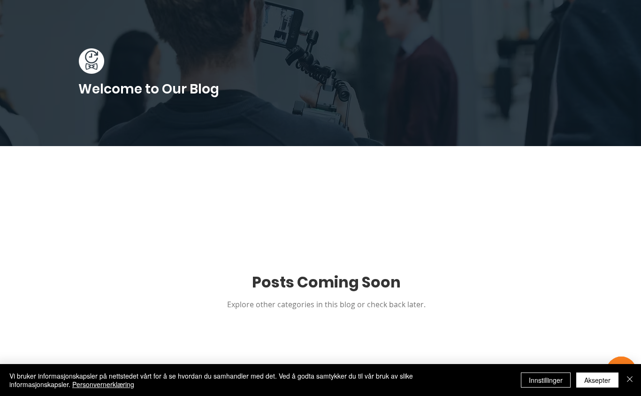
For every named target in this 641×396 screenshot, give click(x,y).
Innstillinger (546, 380)
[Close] (629, 380)
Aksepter (597, 380)
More (474, 165)
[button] (562, 167)
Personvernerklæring (103, 384)
